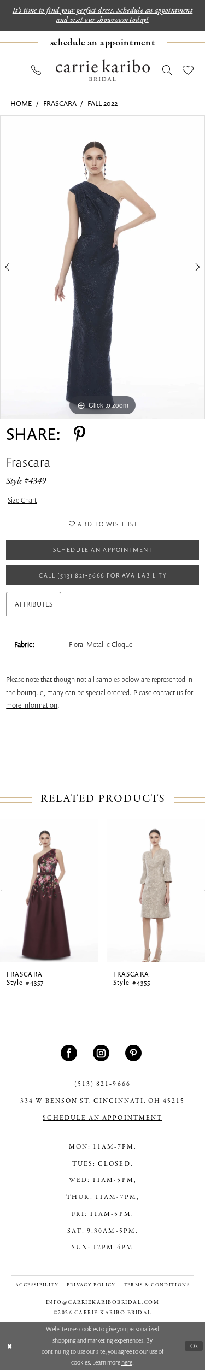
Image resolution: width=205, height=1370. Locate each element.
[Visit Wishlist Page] (188, 70)
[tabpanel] (102, 267)
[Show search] (167, 70)
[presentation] (49, 890)
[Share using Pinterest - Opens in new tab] (79, 434)
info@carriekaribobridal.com (103, 1302)
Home (21, 103)
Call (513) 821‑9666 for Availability (103, 575)
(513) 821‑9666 (102, 1084)
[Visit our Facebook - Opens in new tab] (70, 1053)
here (126, 1362)
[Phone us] (36, 70)
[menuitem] (102, 43)
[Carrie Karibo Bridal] (103, 70)
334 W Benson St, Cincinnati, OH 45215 (102, 1101)
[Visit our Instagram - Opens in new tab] (102, 1053)
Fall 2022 (102, 103)
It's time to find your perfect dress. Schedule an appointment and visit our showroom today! (103, 15)
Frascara (60, 103)
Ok (194, 1346)
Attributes (33, 604)
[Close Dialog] (9, 1345)
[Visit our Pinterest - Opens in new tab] (134, 1053)
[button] (16, 70)
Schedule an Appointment (103, 549)
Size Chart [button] (22, 500)
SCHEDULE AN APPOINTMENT (102, 1118)
